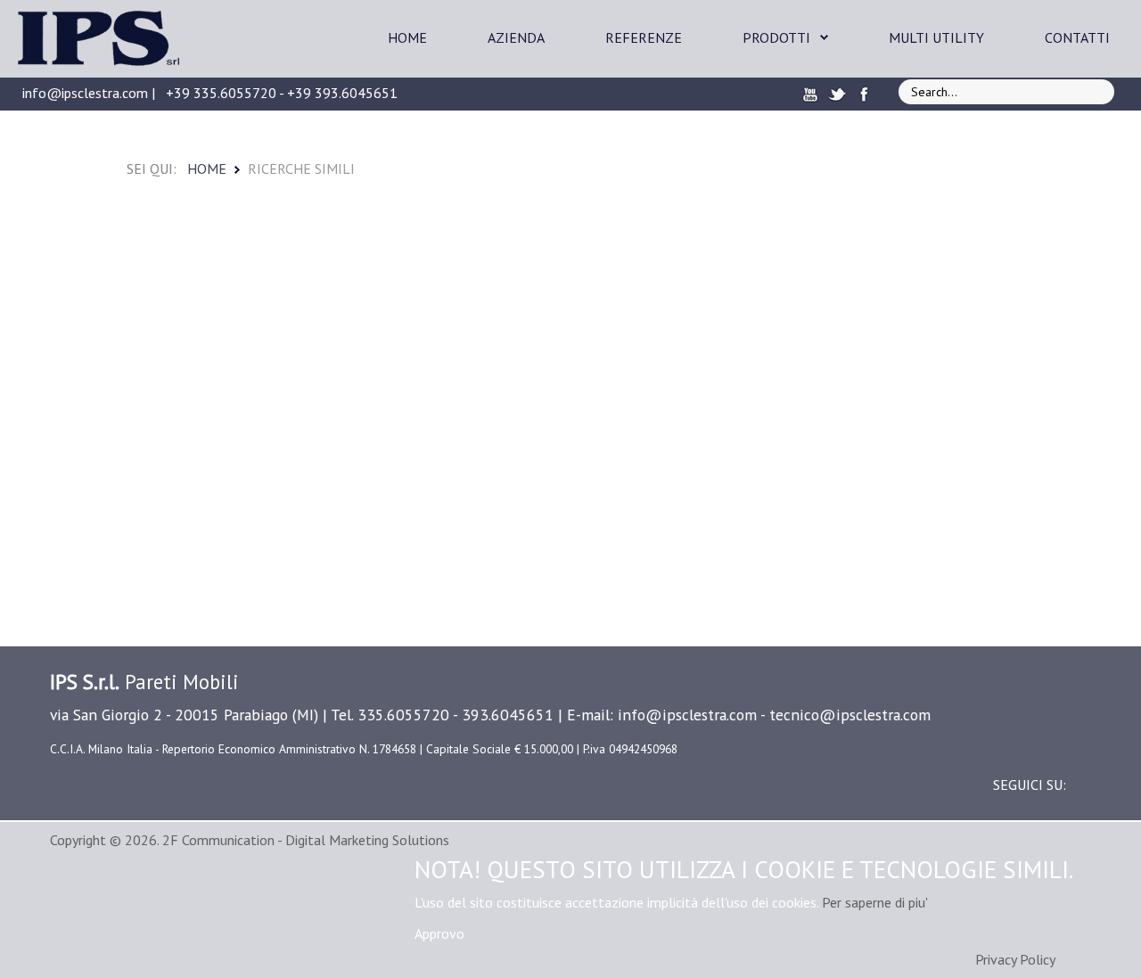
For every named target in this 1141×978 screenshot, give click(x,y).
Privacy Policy (1015, 959)
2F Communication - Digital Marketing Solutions (305, 840)
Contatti (1077, 37)
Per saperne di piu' (875, 902)
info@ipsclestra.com (85, 93)
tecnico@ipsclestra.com (850, 714)
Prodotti (776, 37)
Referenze (643, 37)
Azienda (516, 37)
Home (407, 37)
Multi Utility (936, 37)
